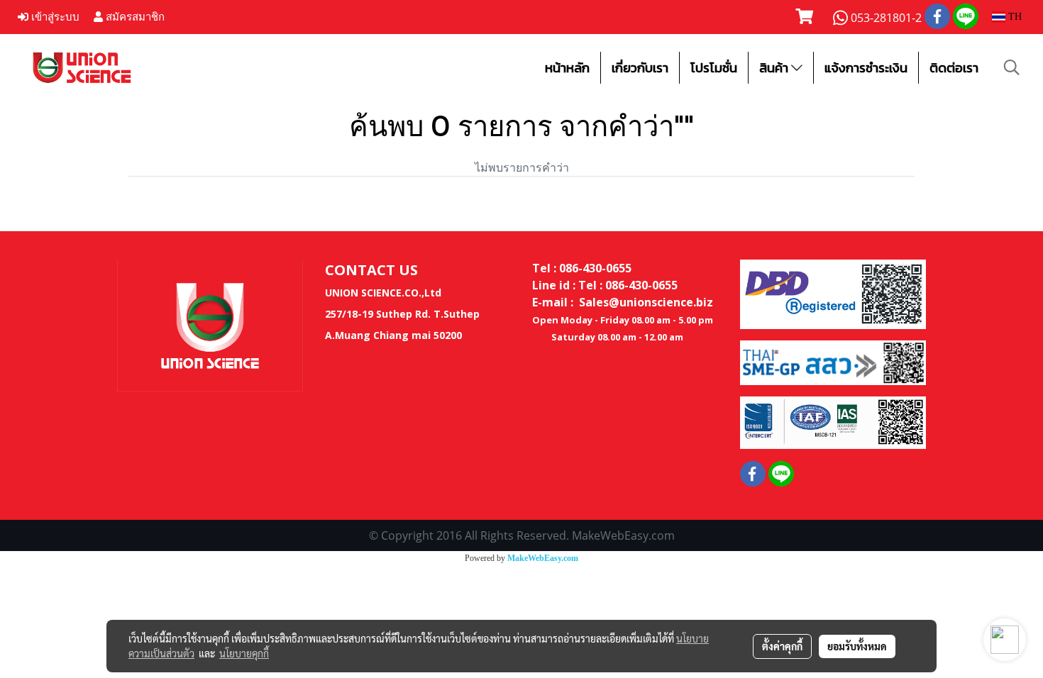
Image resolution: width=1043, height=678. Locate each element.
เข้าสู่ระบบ (53, 16)
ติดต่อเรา (953, 67)
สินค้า (775, 67)
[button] (1011, 67)
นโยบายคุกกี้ (244, 653)
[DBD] (833, 293)
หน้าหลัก (567, 67)
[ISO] (833, 422)
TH (1013, 16)
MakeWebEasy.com (542, 558)
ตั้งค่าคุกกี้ (782, 646)
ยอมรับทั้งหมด (857, 646)
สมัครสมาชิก (134, 16)
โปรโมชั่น (713, 67)
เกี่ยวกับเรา (640, 67)
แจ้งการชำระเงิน (865, 67)
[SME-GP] (833, 361)
